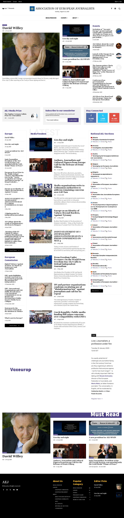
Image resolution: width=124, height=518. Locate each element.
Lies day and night (70, 39)
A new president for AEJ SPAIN (76, 59)
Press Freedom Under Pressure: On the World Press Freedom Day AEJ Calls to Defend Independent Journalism (69, 262)
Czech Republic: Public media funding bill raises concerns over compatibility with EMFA (70, 314)
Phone (110, 141)
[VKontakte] (14, 490)
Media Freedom (67, 77)
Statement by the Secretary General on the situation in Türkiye (14, 309)
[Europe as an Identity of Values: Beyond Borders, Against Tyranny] (40, 215)
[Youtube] (17, 490)
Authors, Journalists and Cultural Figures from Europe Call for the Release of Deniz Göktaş (75, 82)
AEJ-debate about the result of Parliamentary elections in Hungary (103, 45)
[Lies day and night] (76, 30)
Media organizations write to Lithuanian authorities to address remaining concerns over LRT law (69, 189)
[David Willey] (31, 54)
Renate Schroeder (106, 376)
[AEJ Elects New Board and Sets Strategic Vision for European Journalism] (119, 98)
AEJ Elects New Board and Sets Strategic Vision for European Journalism (103, 98)
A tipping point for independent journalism (14, 214)
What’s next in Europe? (14, 318)
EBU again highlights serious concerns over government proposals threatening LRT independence (13, 279)
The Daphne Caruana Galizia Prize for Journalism (15, 115)
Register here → (96, 399)
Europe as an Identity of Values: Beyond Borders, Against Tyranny (14, 190)
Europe (5, 25)
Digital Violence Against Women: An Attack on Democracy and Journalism (14, 266)
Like (91, 113)
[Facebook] (111, 8)
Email (102, 141)
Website (95, 141)
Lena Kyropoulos (93, 466)
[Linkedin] (115, 8)
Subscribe (73, 120)
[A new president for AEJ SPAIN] (76, 51)
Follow (103, 113)
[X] (10, 490)
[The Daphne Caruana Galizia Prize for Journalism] (34, 116)
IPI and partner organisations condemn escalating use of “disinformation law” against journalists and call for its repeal (70, 289)
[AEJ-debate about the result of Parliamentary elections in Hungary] (119, 46)
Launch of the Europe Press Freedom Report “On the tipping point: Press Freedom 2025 (103, 56)
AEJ (3, 31)
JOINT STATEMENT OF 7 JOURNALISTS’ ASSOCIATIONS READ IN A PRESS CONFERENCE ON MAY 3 (14, 203)
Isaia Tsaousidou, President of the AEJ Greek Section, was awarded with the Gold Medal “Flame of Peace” (14, 162)
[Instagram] (7, 490)
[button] (119, 8)
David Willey (12, 28)
